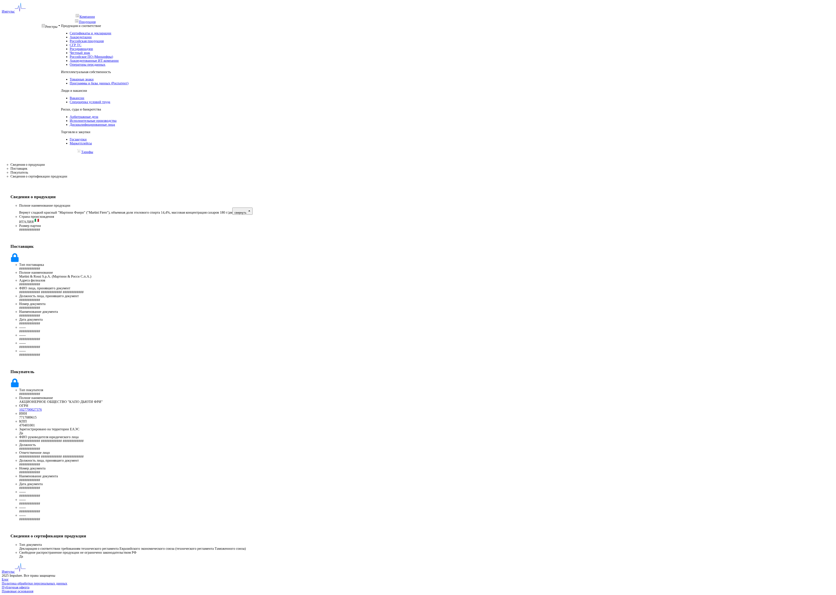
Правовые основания (17, 591)
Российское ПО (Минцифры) (91, 57)
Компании (87, 16)
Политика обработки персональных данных (34, 583)
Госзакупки (78, 139)
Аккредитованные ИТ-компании (94, 60)
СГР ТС (75, 45)
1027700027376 (30, 409)
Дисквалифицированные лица (92, 124)
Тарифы (87, 152)
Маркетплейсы (81, 143)
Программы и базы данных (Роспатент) (99, 83)
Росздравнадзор (81, 49)
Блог (5, 579)
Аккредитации (81, 37)
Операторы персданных (87, 64)
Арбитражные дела (84, 117)
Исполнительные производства (93, 120)
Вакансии (77, 98)
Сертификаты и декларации (90, 33)
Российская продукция (87, 41)
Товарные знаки (82, 79)
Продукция (87, 22)
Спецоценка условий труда (90, 102)
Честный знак (80, 53)
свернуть (240, 212)
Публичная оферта (15, 587)
